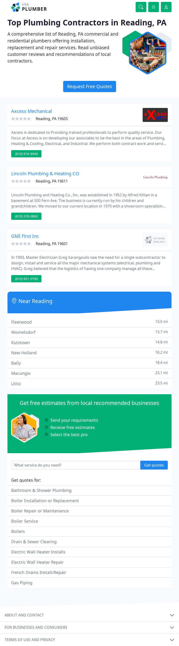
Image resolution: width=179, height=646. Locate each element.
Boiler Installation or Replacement (45, 500)
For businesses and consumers (36, 627)
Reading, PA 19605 (52, 118)
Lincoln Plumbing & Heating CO (45, 173)
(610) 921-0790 (26, 278)
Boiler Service (24, 521)
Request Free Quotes (89, 86)
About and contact (24, 615)
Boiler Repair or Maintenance (40, 511)
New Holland (89, 353)
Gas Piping (21, 582)
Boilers (18, 531)
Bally (89, 363)
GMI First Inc (25, 236)
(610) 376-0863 (26, 216)
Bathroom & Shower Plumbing (41, 490)
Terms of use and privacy (30, 639)
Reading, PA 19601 (52, 243)
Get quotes (154, 465)
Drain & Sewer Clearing (34, 541)
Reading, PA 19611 (52, 181)
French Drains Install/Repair (38, 572)
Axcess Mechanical (31, 111)
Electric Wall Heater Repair (37, 562)
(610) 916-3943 (26, 154)
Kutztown (89, 342)
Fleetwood (89, 322)
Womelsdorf (89, 332)
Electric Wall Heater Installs (38, 552)
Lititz (89, 383)
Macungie (89, 373)
